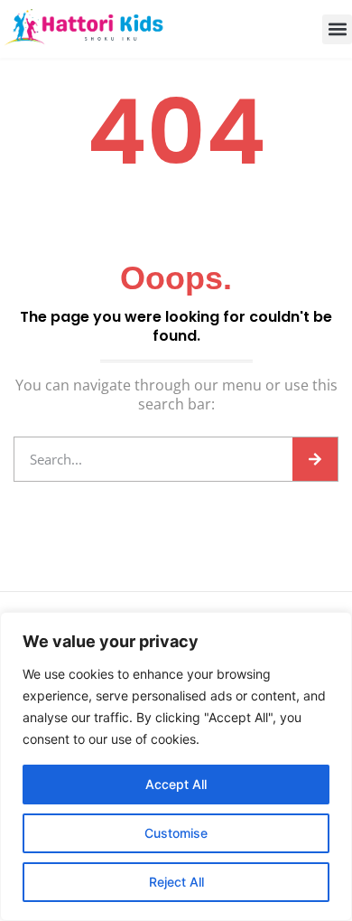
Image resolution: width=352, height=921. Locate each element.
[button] (337, 29)
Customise (176, 833)
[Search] (315, 459)
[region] (176, 766)
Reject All (176, 881)
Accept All (176, 784)
